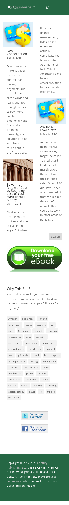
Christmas (23, 331)
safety (45, 379)
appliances (28, 318)
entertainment (16, 349)
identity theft (49, 361)
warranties (14, 397)
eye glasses (35, 349)
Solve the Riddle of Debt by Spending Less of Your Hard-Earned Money (17, 192)
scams (24, 385)
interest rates (31, 367)
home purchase (16, 361)
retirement (31, 379)
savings (12, 385)
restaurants (14, 379)
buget (28, 324)
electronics (14, 343)
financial (50, 349)
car (52, 324)
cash (10, 331)
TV (41, 391)
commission (14, 481)
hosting (34, 361)
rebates (42, 373)
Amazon (12, 318)
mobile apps (14, 373)
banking (42, 318)
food (10, 355)
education (40, 336)
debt (28, 336)
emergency (31, 343)
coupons (52, 331)
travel (32, 391)
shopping (52, 385)
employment (48, 343)
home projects (52, 355)
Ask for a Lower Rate (48, 128)
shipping (37, 385)
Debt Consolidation (17, 52)
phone (29, 373)
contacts (38, 331)
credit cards (14, 336)
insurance (13, 367)
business (41, 324)
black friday (14, 324)
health (36, 355)
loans (46, 367)
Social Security (16, 391)
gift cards (23, 355)
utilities (51, 391)
